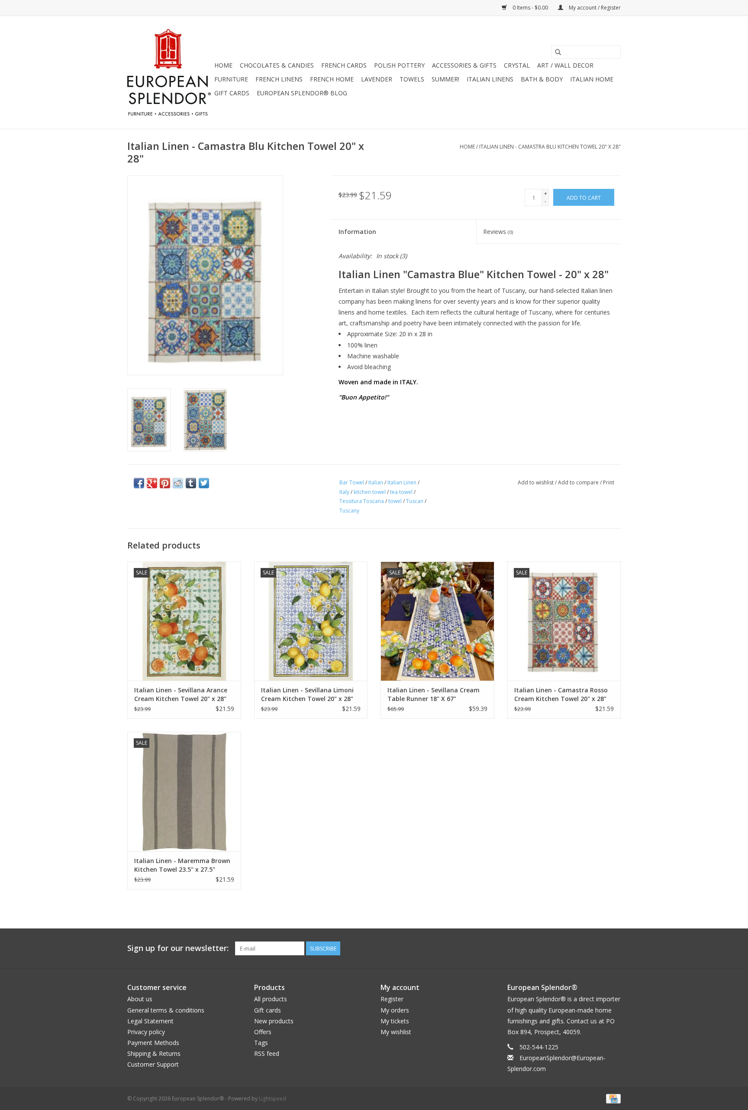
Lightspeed (272, 1098)
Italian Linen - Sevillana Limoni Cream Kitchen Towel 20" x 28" (307, 694)
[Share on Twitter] (204, 483)
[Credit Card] (612, 1098)
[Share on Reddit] (178, 483)
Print (608, 482)
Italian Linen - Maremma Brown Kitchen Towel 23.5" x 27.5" (182, 865)
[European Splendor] (169, 72)
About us (139, 999)
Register (391, 999)
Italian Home (591, 79)
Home (223, 65)
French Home (332, 79)
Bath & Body (542, 79)
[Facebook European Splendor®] (583, 948)
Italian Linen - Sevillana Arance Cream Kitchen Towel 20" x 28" (180, 694)
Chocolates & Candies (277, 65)
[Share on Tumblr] (191, 483)
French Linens (279, 79)
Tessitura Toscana (361, 501)
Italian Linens (490, 79)
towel (395, 501)
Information (357, 231)
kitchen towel (370, 492)
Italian (375, 482)
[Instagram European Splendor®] (614, 948)
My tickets (394, 1021)
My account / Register (594, 7)
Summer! (445, 79)
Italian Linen (401, 482)
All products (270, 999)
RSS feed (266, 1053)
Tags (261, 1043)
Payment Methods (153, 1043)
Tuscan (414, 501)
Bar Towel (351, 482)
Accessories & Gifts (464, 65)
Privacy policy (146, 1032)
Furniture (231, 79)
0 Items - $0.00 (530, 7)
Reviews (498, 231)
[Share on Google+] (152, 483)
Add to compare (579, 482)
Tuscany (349, 510)
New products (273, 1021)
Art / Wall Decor (565, 65)
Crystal (517, 65)
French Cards (344, 65)
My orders (394, 1010)
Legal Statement (150, 1021)
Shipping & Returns (154, 1053)
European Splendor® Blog (302, 93)
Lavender (376, 79)
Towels (412, 79)
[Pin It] (165, 483)
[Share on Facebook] (139, 483)
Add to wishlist (536, 482)
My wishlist (395, 1032)
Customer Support (153, 1064)
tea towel (401, 492)
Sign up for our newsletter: (178, 948)
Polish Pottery (399, 65)
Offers (262, 1032)
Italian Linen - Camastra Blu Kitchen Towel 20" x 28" (550, 146)
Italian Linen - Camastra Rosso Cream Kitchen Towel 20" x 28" (561, 694)
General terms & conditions (165, 1010)
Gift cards (231, 93)
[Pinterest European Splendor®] (598, 948)
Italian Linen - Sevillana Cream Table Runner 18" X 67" (433, 694)
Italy (344, 492)
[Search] (557, 52)
